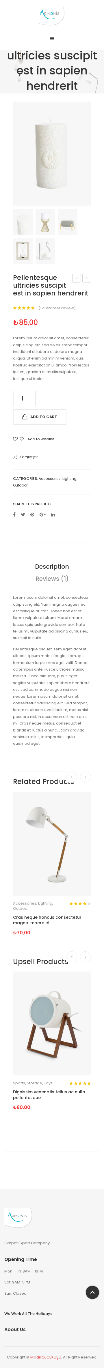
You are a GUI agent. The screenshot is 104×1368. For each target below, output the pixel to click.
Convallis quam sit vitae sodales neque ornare (87, 278)
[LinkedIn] (53, 515)
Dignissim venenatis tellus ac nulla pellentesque (49, 1095)
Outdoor (20, 485)
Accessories (50, 478)
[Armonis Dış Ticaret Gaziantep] (52, 16)
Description (52, 566)
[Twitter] (23, 515)
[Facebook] (14, 515)
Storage (34, 1083)
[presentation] (71, 777)
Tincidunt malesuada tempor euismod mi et (77, 278)
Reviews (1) (52, 578)
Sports (19, 1083)
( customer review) (57, 308)
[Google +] (43, 515)
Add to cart (43, 417)
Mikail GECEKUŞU (45, 1357)
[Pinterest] (32, 515)
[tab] (52, 566)
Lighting (69, 478)
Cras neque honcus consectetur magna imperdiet (47, 920)
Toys (48, 1083)
